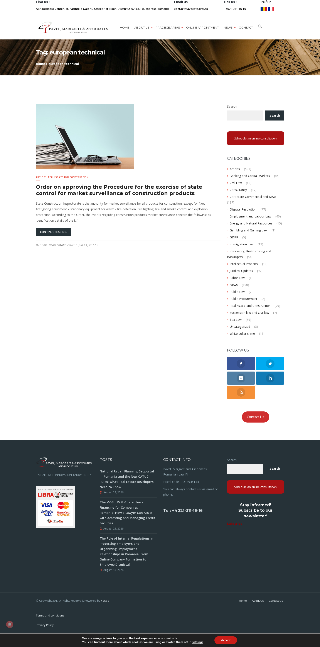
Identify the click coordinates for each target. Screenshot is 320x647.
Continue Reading (53, 232)
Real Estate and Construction (68, 177)
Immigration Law (242, 244)
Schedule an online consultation (255, 138)
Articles (41, 177)
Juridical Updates (241, 271)
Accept (226, 640)
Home (124, 27)
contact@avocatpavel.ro (191, 9)
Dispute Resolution (243, 209)
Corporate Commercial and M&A (253, 197)
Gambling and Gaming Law (249, 230)
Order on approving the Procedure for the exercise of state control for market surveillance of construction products (119, 190)
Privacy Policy (45, 625)
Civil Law (236, 183)
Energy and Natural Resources (251, 223)
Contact (246, 27)
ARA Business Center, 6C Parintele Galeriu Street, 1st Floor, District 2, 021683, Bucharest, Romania (103, 9)
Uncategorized (240, 326)
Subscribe (234, 523)
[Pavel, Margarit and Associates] (73, 27)
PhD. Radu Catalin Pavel (58, 245)
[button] (260, 27)
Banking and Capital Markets (250, 176)
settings (197, 642)
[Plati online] (55, 506)
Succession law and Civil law (249, 313)
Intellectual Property (244, 264)
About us (142, 27)
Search (232, 106)
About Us (258, 601)
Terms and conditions (50, 615)
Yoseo (105, 601)
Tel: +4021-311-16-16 (183, 510)
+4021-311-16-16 (235, 9)
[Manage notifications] (9, 624)
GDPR (234, 237)
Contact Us (255, 416)
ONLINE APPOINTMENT (202, 27)
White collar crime (242, 333)
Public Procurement (243, 299)
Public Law (237, 292)
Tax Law (236, 320)
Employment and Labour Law (250, 216)
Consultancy (238, 190)
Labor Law (237, 278)
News (234, 285)
